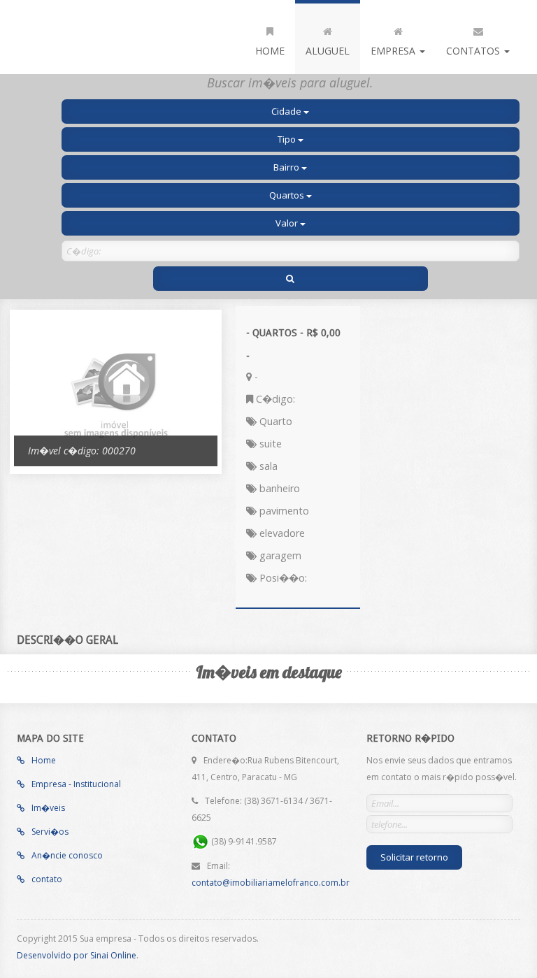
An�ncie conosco (66, 855)
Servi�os (49, 831)
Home (270, 50)
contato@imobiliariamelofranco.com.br (271, 883)
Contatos (474, 50)
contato (45, 879)
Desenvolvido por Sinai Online (76, 955)
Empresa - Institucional (75, 784)
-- (104, 37)
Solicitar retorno (414, 857)
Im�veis (47, 808)
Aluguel (328, 50)
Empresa (394, 50)
